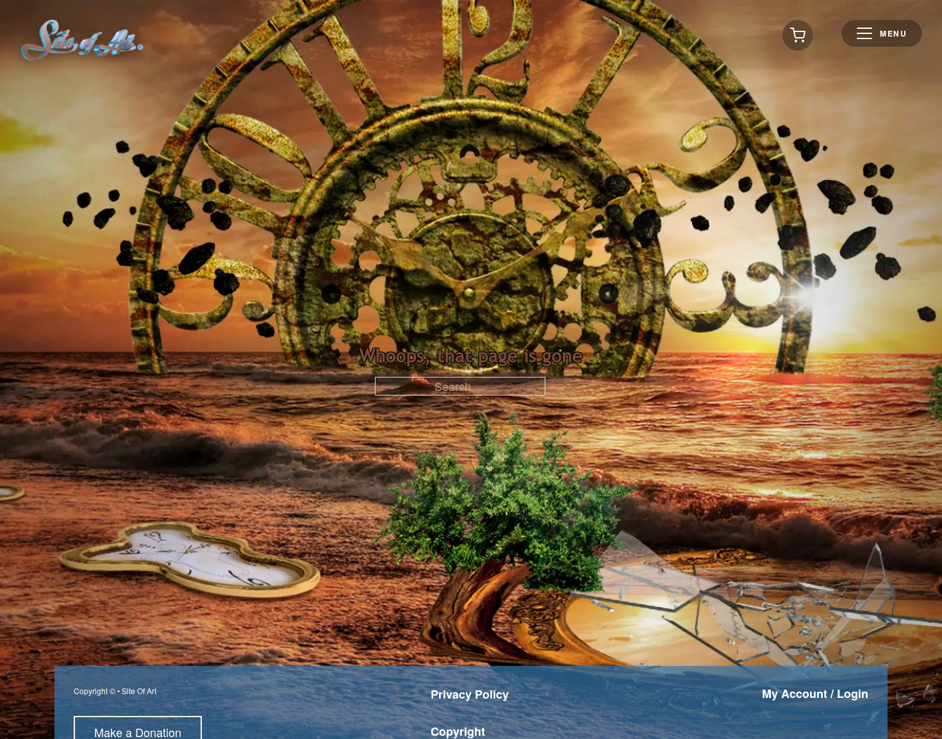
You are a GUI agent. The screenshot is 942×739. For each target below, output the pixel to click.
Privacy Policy (470, 694)
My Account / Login (815, 693)
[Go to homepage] (82, 40)
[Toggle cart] (798, 35)
